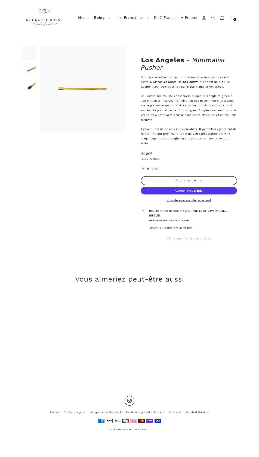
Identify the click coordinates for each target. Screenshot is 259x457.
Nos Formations (130, 17)
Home (83, 17)
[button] (233, 17)
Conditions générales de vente (145, 412)
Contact (55, 412)
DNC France (164, 17)
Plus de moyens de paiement (188, 200)
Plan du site (175, 412)
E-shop (100, 17)
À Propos (189, 17)
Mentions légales (74, 412)
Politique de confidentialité (106, 412)
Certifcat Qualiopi (197, 412)
